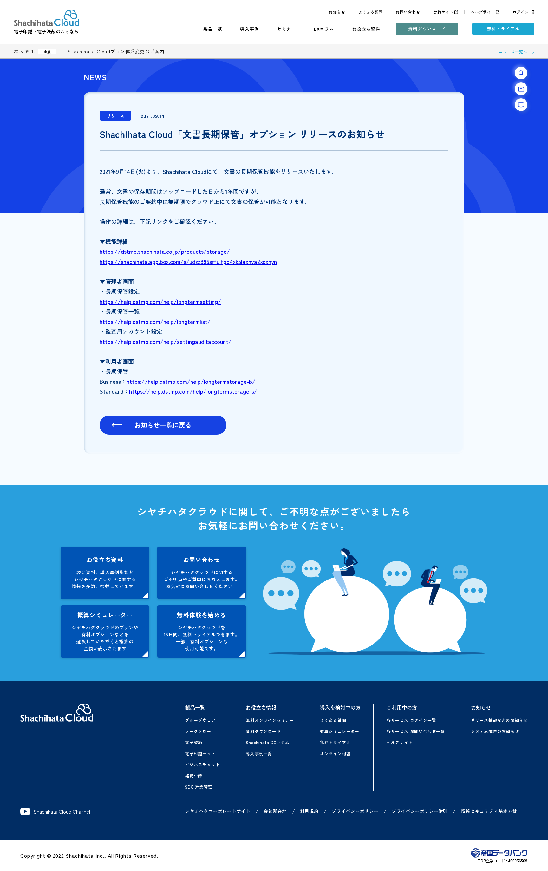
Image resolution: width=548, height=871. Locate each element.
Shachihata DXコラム (267, 742)
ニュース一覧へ (513, 51)
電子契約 (193, 742)
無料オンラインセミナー (270, 720)
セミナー (286, 29)
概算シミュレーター (339, 731)
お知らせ (337, 12)
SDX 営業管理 (198, 787)
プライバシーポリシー (355, 811)
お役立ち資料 (366, 29)
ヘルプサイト (483, 12)
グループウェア (200, 720)
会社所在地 (275, 811)
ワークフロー (198, 731)
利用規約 (309, 811)
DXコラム (324, 29)
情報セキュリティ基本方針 (489, 811)
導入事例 (249, 29)
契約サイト (443, 12)
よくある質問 (370, 12)
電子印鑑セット (200, 753)
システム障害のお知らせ (495, 731)
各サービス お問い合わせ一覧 (416, 731)
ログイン (520, 12)
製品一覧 (212, 29)
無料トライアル (503, 28)
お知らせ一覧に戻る (163, 424)
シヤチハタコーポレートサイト (218, 811)
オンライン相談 (335, 753)
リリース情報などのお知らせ (499, 720)
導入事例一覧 (259, 753)
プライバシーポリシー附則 (420, 811)
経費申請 (193, 776)
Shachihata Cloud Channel (62, 811)
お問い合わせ (408, 12)
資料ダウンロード (427, 28)
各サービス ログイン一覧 (411, 720)
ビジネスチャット (202, 765)
